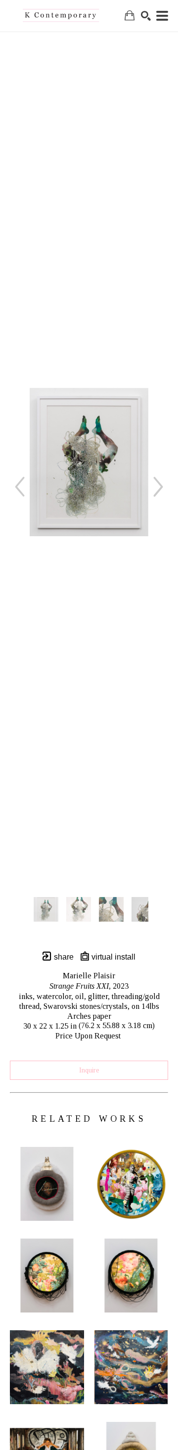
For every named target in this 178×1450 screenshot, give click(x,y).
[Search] (146, 16)
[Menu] (162, 16)
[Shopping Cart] (129, 15)
